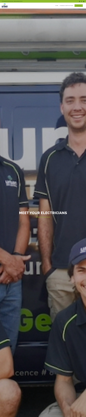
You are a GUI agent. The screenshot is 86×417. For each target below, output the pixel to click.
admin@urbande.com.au (18, 1)
